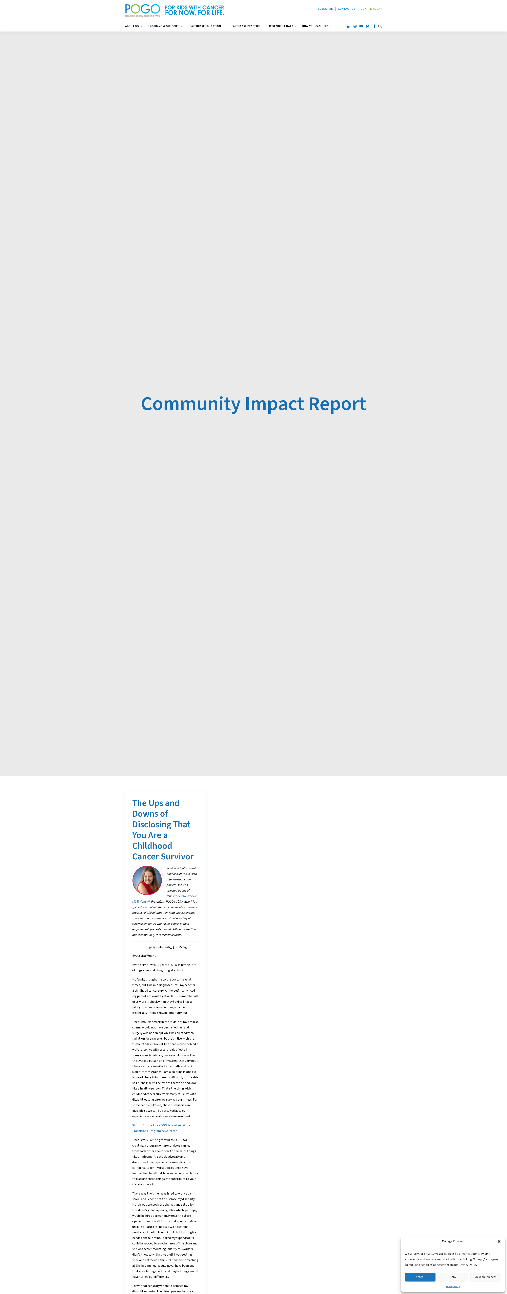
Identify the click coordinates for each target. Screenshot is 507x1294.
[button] (499, 1241)
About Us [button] (132, 26)
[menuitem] (135, 26)
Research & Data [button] (281, 26)
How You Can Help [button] (315, 26)
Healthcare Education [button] (204, 26)
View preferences (486, 1277)
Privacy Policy (453, 1286)
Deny (453, 1277)
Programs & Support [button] (163, 26)
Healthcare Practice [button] (245, 26)
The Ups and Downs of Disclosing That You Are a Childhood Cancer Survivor (163, 830)
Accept (420, 1277)
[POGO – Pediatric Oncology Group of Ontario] (174, 10)
